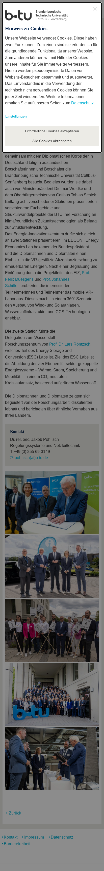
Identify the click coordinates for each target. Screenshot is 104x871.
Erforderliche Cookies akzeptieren (52, 131)
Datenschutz (82, 103)
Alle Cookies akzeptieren (52, 141)
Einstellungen (16, 116)
